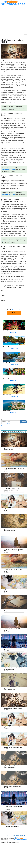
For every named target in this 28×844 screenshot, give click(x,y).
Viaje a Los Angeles (7, 394)
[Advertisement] (14, 20)
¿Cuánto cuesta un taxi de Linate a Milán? (12, 629)
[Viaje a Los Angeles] (14, 389)
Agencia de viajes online (6, 835)
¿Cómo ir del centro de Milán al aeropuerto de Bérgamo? (11, 766)
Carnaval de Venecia (7, 330)
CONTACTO (22, 835)
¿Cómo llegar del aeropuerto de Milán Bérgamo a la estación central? (13, 550)
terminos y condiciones (12, 423)
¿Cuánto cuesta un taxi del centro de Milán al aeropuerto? (13, 668)
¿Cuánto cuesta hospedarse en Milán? (13, 747)
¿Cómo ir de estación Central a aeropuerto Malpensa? (11, 688)
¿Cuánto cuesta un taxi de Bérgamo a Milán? (13, 570)
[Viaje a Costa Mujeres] (14, 359)
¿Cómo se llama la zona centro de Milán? (12, 509)
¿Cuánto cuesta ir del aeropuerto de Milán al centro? (13, 807)
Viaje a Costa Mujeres (7, 362)
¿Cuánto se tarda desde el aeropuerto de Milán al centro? (13, 448)
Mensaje (3, 300)
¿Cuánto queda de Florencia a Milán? (13, 649)
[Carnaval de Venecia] (14, 328)
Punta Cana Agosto (7, 346)
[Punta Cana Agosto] (14, 340)
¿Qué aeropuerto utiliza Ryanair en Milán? (12, 786)
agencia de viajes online (8, 108)
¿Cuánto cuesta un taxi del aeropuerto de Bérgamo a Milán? (13, 529)
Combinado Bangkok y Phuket (9, 378)
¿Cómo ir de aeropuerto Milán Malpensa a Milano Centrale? (11, 489)
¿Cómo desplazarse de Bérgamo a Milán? (12, 590)
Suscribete (23, 421)
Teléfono (3, 295)
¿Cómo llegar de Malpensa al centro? (13, 708)
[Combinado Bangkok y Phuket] (14, 371)
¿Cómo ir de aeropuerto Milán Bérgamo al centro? (13, 727)
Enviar (14, 313)
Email (2, 290)
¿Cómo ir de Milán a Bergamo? (11, 826)
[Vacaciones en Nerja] (14, 406)
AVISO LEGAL (16, 835)
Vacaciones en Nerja (7, 410)
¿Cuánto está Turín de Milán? (11, 610)
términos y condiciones (17, 309)
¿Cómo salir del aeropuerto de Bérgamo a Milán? (14, 469)
